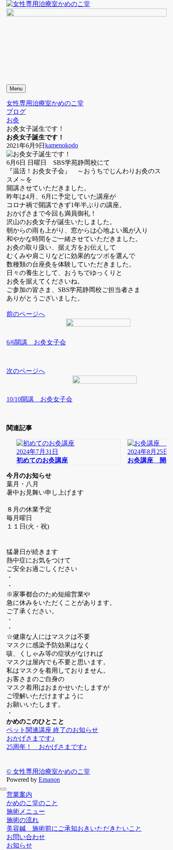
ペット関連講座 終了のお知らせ (52, 729)
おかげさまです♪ (30, 738)
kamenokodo (61, 145)
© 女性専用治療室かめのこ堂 (48, 771)
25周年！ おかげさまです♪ (46, 746)
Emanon (49, 779)
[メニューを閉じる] (3, 789)
